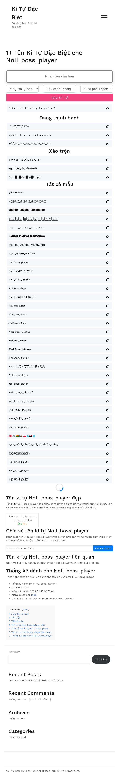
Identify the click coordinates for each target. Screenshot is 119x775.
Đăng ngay (103, 548)
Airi (63, 771)
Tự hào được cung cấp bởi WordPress (28, 771)
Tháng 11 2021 (17, 718)
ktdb (34, 594)
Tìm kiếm (14, 651)
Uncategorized (17, 737)
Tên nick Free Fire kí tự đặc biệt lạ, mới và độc (36, 680)
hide (25, 609)
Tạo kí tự (59, 97)
